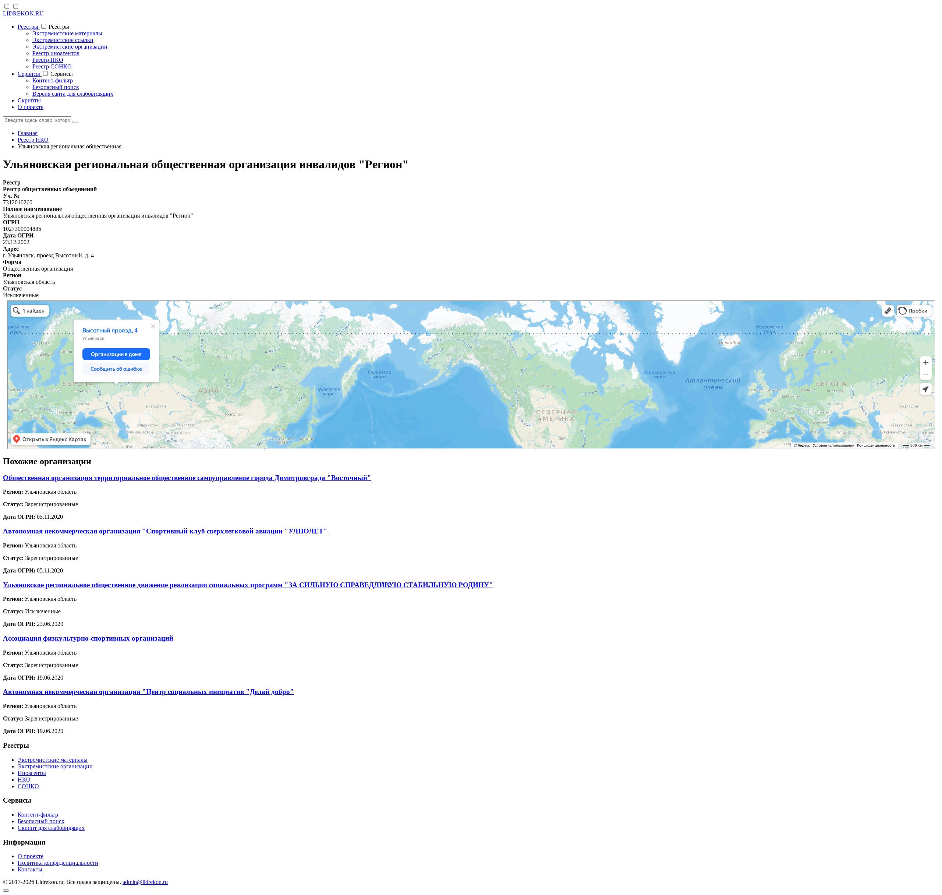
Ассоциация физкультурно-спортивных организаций (88, 638)
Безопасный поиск (55, 87)
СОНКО (28, 786)
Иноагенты (32, 773)
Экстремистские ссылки (62, 40)
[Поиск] (75, 122)
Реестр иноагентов (55, 53)
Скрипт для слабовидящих (51, 828)
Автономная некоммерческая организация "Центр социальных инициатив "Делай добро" (148, 691)
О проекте (30, 107)
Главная (28, 133)
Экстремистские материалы (67, 33)
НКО (24, 779)
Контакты (30, 869)
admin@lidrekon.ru (145, 882)
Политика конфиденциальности (58, 863)
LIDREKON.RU (23, 13)
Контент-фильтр (52, 80)
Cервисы (30, 74)
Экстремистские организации (69, 46)
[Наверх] (6, 890)
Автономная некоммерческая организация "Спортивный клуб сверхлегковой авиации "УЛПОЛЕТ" (165, 531)
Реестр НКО (47, 60)
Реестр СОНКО (52, 66)
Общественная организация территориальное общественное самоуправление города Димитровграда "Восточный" (187, 478)
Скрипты (29, 100)
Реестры (29, 27)
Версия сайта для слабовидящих (72, 94)
